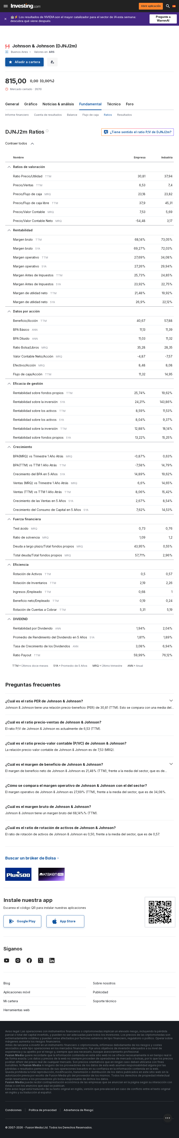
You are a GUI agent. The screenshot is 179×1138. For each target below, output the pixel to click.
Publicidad (100, 992)
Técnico (114, 104)
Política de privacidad (43, 1110)
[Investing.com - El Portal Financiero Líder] (25, 6)
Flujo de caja (91, 114)
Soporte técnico (104, 1001)
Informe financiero (17, 114)
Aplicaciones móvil (16, 992)
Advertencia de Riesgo (78, 1110)
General (12, 104)
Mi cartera (10, 1001)
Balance (72, 114)
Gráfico (30, 104)
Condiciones (13, 1110)
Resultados (124, 114)
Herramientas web (16, 1010)
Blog (6, 983)
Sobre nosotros (104, 983)
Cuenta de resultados (48, 114)
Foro (130, 104)
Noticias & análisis (58, 104)
